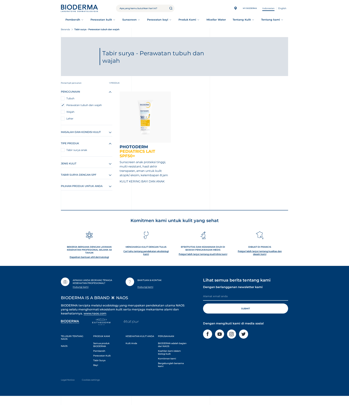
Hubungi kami (81, 287)
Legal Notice (68, 379)
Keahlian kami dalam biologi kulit (169, 352)
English (282, 8)
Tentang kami (270, 19)
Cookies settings (91, 379)
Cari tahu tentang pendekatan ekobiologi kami (146, 253)
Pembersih (72, 19)
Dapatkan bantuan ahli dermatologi (89, 257)
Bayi (95, 365)
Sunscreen (129, 19)
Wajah (70, 111)
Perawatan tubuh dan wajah (84, 105)
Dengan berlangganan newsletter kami (233, 287)
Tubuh (70, 98)
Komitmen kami (167, 358)
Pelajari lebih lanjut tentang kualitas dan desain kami (260, 253)
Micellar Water (216, 19)
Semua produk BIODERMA (101, 345)
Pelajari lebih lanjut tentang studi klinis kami (203, 254)
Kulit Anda (131, 343)
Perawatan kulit (101, 19)
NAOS (64, 346)
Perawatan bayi (157, 19)
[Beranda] (79, 8)
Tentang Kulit (242, 19)
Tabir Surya (99, 360)
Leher (69, 118)
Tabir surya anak (76, 150)
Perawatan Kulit (102, 355)
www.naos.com (95, 313)
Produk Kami (187, 19)
